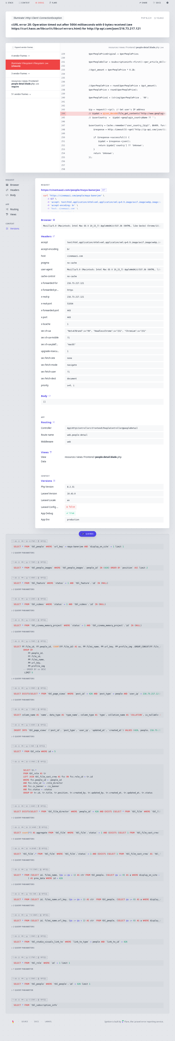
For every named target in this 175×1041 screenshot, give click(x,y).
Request (10, 180)
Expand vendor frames (24, 47)
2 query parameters (23, 553)
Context (10, 223)
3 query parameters (23, 700)
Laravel (48, 1021)
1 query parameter (23, 969)
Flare (126, 1021)
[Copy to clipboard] (160, 196)
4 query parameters (23, 679)
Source (25, 1021)
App (7, 204)
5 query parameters (23, 736)
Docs (36, 1021)
